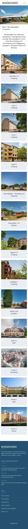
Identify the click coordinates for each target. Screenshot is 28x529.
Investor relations (5, 505)
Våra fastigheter (5, 499)
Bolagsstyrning (5, 502)
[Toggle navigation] (24, 3)
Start (4, 27)
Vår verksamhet (12, 27)
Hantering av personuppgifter (8, 508)
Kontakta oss (4, 511)
